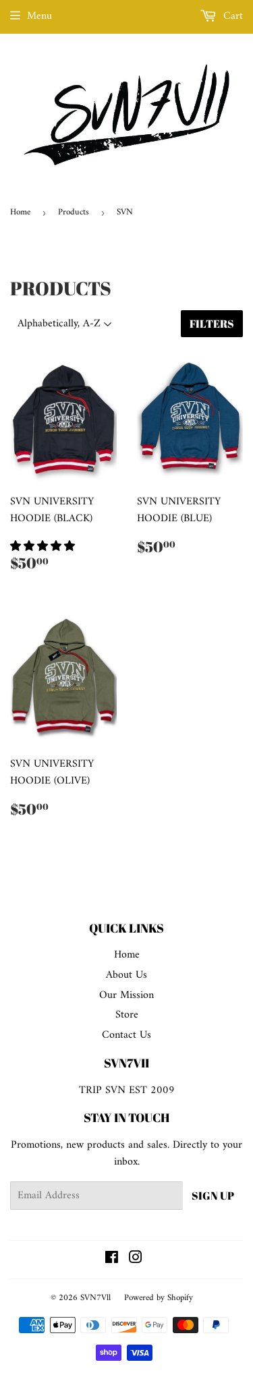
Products (73, 212)
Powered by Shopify (158, 1297)
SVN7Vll (95, 1297)
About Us (126, 975)
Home (20, 212)
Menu (39, 16)
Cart (231, 16)
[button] (44, 546)
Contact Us (126, 1035)
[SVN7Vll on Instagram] (135, 1259)
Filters (212, 323)
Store (126, 1014)
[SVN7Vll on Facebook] (112, 1259)
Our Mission (126, 995)
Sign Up (213, 1195)
